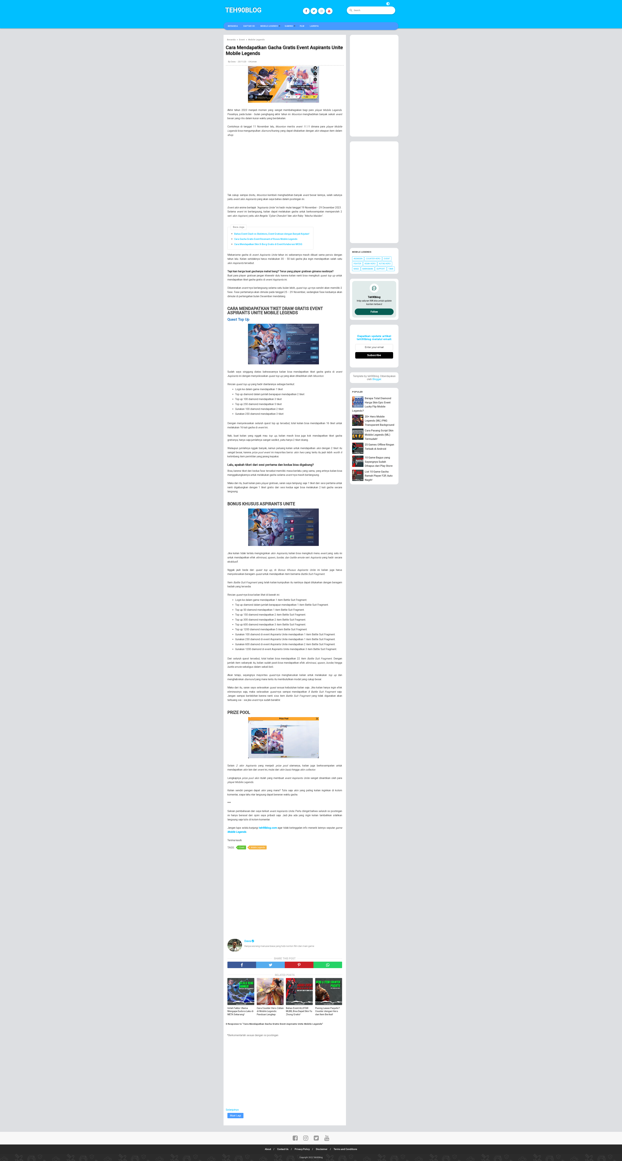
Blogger (376, 379)
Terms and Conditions (345, 1149)
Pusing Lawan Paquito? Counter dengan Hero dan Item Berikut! (327, 1011)
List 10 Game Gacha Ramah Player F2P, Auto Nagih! (379, 475)
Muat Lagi (235, 1115)
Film (302, 26)
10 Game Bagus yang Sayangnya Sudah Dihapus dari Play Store (378, 461)
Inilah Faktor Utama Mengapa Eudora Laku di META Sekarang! (240, 1011)
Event (241, 847)
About (268, 1149)
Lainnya (314, 26)
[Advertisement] (286, 167)
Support (380, 269)
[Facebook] (306, 11)
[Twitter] (314, 11)
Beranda (233, 26)
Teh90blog (243, 10)
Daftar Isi (249, 26)
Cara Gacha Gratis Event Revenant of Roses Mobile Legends (265, 239)
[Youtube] (329, 11)
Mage (356, 269)
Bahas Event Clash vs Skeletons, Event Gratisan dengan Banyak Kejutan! (271, 234)
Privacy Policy (302, 1149)
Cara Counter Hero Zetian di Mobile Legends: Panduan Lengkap (270, 1011)
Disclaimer (322, 1149)
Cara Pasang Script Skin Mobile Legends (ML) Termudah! (379, 434)
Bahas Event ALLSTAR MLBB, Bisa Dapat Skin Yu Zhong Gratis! (299, 1011)
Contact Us (282, 1149)
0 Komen (252, 61)
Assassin (358, 258)
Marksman (367, 269)
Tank (390, 269)
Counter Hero (373, 258)
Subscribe (374, 355)
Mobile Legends (269, 26)
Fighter (357, 264)
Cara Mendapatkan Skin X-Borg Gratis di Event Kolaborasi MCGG (268, 244)
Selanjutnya (232, 1109)
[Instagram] (321, 11)
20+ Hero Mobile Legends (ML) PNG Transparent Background (379, 420)
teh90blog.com (268, 827)
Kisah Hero (370, 264)
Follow (374, 311)
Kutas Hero (385, 264)
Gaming (289, 26)
